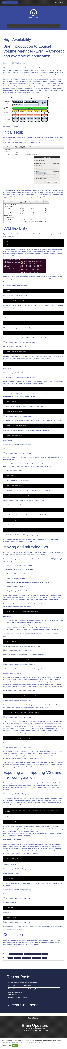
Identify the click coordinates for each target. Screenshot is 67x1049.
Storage (44, 958)
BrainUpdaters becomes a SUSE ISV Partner (21, 986)
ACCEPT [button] (15, 1045)
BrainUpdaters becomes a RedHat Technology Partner (24, 989)
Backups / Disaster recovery (16, 954)
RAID (38, 958)
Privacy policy (34, 1030)
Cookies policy (43, 1030)
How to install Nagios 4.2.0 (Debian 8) (19, 997)
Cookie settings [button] (6, 1045)
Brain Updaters (35, 1025)
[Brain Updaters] (33, 17)
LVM (34, 958)
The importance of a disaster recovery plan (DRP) (22, 982)
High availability (37, 954)
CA (58, 2)
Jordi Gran (21, 63)
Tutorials (45, 954)
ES (61, 2)
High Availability (26, 958)
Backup (10, 958)
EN (64, 2)
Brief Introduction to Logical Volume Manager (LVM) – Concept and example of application (33, 51)
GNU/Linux (17, 958)
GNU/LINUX (28, 954)
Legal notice (25, 1030)
